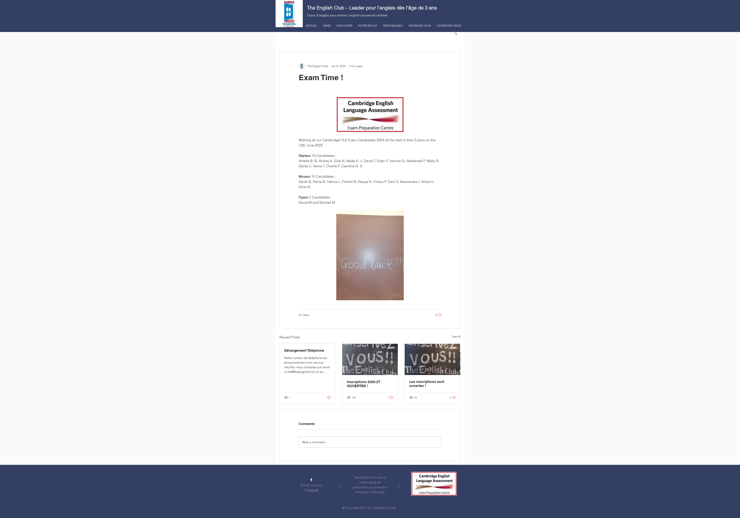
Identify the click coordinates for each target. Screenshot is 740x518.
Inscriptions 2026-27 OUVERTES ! (363, 384)
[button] (455, 33)
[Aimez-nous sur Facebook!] (311, 480)
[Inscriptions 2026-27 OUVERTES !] (370, 359)
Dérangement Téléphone (304, 350)
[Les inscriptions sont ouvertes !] (432, 359)
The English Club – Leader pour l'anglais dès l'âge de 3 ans (372, 8)
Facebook (312, 490)
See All (456, 336)
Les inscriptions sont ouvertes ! (426, 384)
